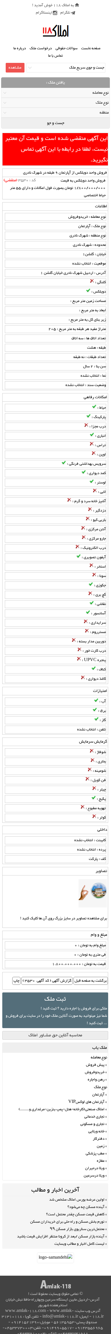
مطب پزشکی (95, 1153)
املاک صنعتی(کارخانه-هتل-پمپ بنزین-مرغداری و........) (61, 1109)
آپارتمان (98, 1094)
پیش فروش (95, 1065)
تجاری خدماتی (94, 1116)
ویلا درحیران (94, 1168)
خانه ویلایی (96, 1131)
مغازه (100, 1161)
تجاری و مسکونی (92, 1124)
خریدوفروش (94, 1072)
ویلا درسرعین (94, 1175)
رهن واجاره (96, 1079)
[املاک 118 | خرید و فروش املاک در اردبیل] (56, 31)
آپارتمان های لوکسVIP (86, 1102)
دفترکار (98, 1139)
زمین (100, 1146)
